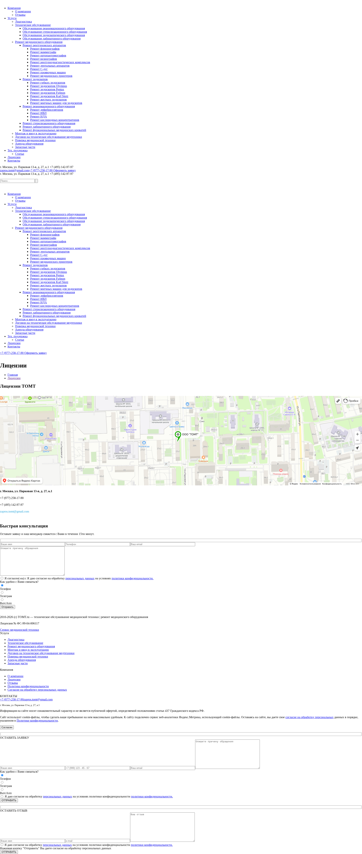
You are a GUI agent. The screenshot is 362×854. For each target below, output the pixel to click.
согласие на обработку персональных (309, 717)
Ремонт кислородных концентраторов (54, 119)
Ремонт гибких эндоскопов (47, 82)
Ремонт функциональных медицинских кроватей (54, 130)
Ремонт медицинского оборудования (38, 42)
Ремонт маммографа (43, 52)
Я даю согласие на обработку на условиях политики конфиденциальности (88, 844)
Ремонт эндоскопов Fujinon (47, 92)
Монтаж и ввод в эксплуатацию (35, 133)
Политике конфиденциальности (37, 720)
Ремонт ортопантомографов (48, 55)
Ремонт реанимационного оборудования (49, 106)
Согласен (7, 727)
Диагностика (23, 21)
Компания (14, 8)
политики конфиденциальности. (132, 578)
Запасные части (25, 147)
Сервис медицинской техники (19, 629)
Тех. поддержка (18, 150)
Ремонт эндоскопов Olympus (48, 86)
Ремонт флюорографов (45, 48)
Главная (13, 374)
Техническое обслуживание (33, 25)
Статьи (19, 153)
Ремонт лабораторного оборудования (47, 126)
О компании (23, 11)
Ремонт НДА (38, 116)
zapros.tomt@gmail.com (14, 170)
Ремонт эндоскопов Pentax (47, 89)
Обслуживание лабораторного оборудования (52, 38)
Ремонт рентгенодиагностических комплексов (60, 62)
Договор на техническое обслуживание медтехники (48, 136)
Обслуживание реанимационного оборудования (54, 28)
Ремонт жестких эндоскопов (48, 99)
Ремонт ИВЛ (38, 113)
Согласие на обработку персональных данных (37, 689)
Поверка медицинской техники (35, 140)
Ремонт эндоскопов (35, 79)
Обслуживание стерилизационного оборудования (55, 31)
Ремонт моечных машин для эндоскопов (56, 103)
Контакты (14, 160)
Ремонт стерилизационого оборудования (49, 123)
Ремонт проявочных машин (48, 72)
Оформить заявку (64, 170)
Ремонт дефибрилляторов (46, 109)
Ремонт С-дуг (39, 69)
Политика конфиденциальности (28, 686)
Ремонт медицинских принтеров (51, 75)
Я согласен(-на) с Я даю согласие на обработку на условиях (78, 578)
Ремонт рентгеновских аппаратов (44, 45)
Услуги (12, 18)
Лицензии (14, 157)
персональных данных (79, 578)
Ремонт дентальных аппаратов (50, 65)
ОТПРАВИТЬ (9, 800)
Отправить (8, 607)
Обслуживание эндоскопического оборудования (54, 35)
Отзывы (20, 14)
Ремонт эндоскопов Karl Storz (49, 96)
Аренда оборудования (29, 143)
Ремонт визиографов (43, 58)
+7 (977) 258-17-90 (41, 170)
